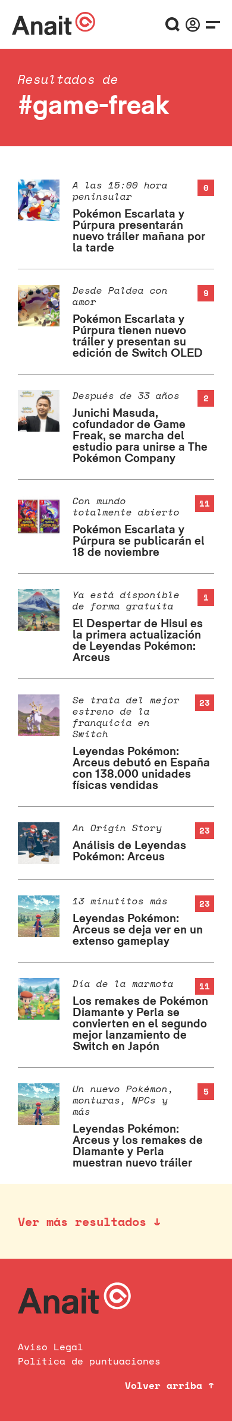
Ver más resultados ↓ (89, 1221)
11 (204, 503)
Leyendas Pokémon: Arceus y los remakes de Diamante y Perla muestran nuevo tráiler (138, 1145)
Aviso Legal (50, 1347)
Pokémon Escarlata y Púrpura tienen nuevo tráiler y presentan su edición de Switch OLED (138, 336)
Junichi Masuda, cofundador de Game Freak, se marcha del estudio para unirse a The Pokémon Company (140, 435)
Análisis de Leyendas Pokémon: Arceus (129, 850)
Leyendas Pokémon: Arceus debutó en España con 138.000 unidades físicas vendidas (141, 768)
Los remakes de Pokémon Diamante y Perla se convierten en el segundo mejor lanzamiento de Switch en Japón (140, 1023)
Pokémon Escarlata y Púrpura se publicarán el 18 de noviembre (139, 540)
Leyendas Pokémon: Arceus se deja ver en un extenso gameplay (138, 929)
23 (204, 702)
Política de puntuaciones (89, 1361)
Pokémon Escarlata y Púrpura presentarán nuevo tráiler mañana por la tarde (139, 230)
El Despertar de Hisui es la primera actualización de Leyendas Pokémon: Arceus (138, 640)
